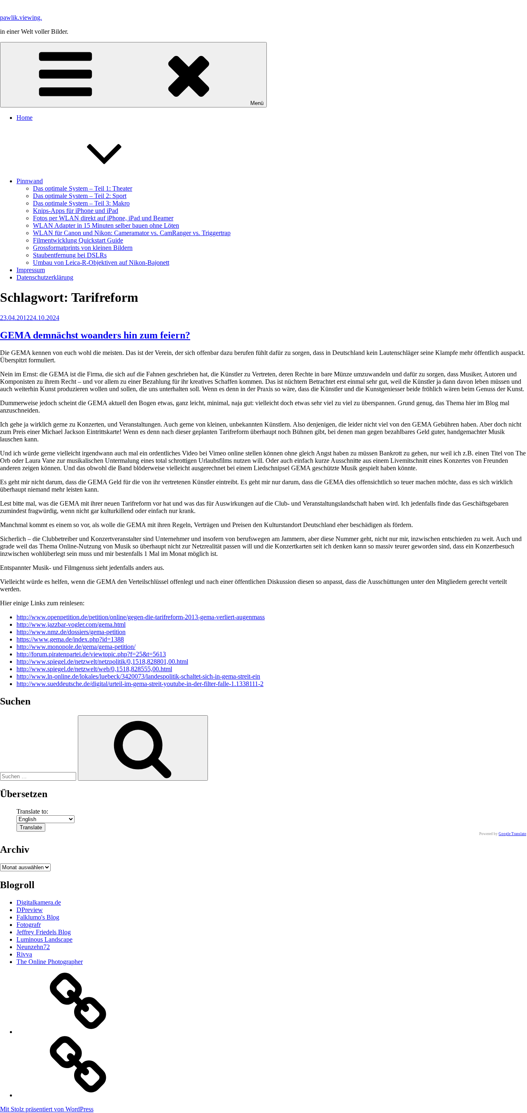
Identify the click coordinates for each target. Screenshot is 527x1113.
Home (24, 117)
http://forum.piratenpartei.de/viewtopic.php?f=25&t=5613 (91, 654)
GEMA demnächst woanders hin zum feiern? (95, 335)
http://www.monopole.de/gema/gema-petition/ (75, 646)
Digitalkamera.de (38, 902)
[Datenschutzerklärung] (78, 1031)
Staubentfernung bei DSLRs (70, 255)
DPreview (29, 909)
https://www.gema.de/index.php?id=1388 (70, 639)
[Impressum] (78, 1095)
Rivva (24, 954)
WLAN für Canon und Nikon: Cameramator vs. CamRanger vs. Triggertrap (132, 232)
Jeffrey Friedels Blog (43, 932)
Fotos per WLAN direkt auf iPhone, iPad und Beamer (103, 218)
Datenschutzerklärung (44, 277)
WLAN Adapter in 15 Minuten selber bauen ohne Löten (106, 225)
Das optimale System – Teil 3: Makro (81, 203)
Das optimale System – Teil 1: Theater (82, 188)
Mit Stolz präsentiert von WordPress (46, 1109)
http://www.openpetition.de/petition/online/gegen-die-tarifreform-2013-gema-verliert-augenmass (140, 617)
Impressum (30, 269)
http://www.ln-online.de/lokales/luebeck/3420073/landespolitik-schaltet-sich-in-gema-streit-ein (138, 676)
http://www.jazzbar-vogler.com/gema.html (71, 624)
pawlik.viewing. (21, 17)
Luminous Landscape (44, 939)
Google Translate (512, 834)
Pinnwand (29, 180)
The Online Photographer (49, 961)
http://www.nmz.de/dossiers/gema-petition (71, 631)
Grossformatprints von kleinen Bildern (83, 247)
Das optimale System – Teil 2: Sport (79, 195)
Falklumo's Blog (37, 917)
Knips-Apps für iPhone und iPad (75, 210)
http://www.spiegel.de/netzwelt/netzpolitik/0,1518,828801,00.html (102, 661)
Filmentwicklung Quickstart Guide (78, 240)
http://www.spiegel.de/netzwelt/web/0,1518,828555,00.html (94, 668)
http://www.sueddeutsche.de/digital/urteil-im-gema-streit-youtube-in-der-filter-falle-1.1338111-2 (140, 683)
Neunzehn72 (33, 946)
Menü (257, 103)
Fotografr (28, 924)
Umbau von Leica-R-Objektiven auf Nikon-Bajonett (101, 262)
